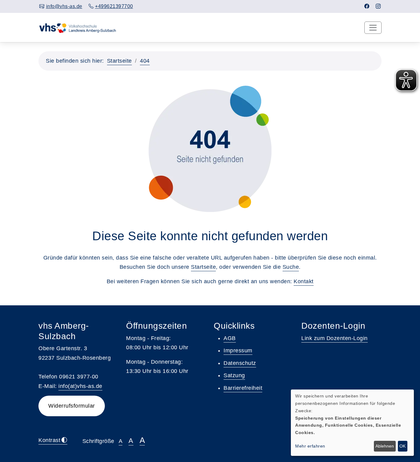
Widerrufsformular (71, 406)
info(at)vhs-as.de (80, 386)
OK (402, 446)
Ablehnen (384, 446)
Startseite (119, 61)
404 (145, 61)
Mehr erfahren (310, 446)
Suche (291, 267)
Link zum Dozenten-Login (334, 338)
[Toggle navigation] (373, 28)
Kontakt (304, 281)
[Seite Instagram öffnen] (378, 6)
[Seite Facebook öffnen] (366, 6)
